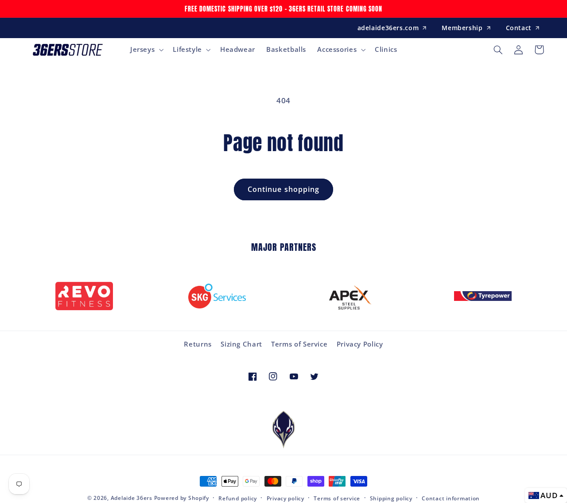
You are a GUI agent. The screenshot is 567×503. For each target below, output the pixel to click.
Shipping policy (391, 498)
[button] (145, 49)
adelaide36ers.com (388, 27)
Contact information (451, 498)
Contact (519, 27)
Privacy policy (285, 498)
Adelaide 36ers (131, 498)
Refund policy (237, 498)
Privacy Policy (360, 343)
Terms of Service (299, 343)
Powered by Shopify (181, 498)
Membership (462, 27)
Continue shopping (283, 189)
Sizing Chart (241, 343)
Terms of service (337, 498)
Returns (197, 343)
